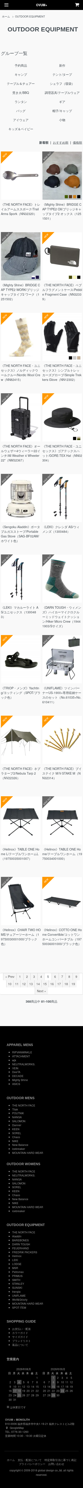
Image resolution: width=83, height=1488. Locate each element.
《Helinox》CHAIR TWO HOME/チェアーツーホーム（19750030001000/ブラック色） (21, 937)
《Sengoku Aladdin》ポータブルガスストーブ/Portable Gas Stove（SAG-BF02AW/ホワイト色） (20, 534)
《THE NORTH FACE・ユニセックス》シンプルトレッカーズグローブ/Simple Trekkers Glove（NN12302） (62, 372)
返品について (20, 1345)
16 (52, 984)
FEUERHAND (20, 1248)
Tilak (15, 1109)
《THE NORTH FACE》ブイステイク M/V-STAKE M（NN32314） (62, 773)
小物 (62, 120)
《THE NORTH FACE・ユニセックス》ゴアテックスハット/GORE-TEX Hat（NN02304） (62, 453)
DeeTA (16, 1072)
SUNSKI (17, 1287)
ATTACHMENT (21, 1056)
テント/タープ (62, 74)
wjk (14, 1060)
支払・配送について (30, 1460)
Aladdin (16, 1236)
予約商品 (21, 65)
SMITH (16, 1280)
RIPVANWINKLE (22, 1052)
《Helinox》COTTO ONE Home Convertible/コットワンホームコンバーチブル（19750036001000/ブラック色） (62, 937)
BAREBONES (20, 1240)
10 (10, 984)
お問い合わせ (56, 1464)
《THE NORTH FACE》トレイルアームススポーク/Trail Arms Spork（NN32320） (20, 209)
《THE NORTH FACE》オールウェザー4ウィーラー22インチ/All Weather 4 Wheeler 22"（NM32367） (20, 453)
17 (59, 984)
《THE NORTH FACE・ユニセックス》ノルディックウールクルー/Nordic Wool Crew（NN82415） (20, 372)
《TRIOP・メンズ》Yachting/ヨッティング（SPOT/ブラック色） (21, 692)
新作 (62, 65)
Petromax (18, 1272)
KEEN (15, 1129)
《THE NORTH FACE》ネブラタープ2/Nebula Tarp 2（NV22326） (20, 773)
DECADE (17, 1076)
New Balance (20, 1145)
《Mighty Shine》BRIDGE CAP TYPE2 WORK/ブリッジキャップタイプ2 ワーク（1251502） (20, 292)
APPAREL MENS (20, 1045)
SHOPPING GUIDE (21, 1321)
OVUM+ (41, 5)
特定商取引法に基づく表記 (60, 1460)
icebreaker (18, 1149)
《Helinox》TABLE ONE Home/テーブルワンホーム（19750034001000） (62, 854)
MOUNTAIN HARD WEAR (27, 1153)
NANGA (17, 1117)
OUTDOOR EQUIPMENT (30, 16)
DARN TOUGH (21, 1244)
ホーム (6, 16)
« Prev (9, 976)
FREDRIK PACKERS (24, 1252)
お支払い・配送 (21, 1329)
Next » (41, 991)
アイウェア (21, 120)
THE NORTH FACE (23, 1105)
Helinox (16, 1256)
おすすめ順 (60, 142)
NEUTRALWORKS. (23, 1064)
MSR (15, 1268)
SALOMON (18, 1121)
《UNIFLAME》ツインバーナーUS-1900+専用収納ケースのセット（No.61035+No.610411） (61, 695)
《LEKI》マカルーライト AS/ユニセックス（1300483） (19, 612)
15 (45, 984)
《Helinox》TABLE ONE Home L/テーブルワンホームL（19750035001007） (20, 854)
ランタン (21, 101)
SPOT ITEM (19, 1307)
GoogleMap (17, 1428)
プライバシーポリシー (32, 1464)
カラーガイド (20, 1333)
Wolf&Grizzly (19, 1299)
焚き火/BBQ (20, 92)
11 (17, 984)
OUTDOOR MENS (21, 1098)
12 (24, 984)
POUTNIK (18, 1113)
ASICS (16, 1084)
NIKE (15, 1141)
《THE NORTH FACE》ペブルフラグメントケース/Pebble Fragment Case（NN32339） (62, 292)
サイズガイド (20, 1337)
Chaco (16, 1137)
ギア (62, 101)
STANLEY (18, 1283)
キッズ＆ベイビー (20, 129)
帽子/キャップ (62, 110)
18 (66, 984)
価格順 (77, 142)
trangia (16, 1291)
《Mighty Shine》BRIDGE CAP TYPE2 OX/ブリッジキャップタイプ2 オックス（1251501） (61, 211)
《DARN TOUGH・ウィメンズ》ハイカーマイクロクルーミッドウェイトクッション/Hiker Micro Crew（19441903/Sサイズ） (61, 616)
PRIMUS (17, 1276)
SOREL (16, 1133)
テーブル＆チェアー (21, 83)
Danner (16, 1125)
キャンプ (21, 74)
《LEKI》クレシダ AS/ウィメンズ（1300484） (60, 529)
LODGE (16, 1264)
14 (38, 984)
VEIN (15, 1068)
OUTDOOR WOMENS (23, 1164)
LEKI (15, 1260)
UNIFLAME (19, 1295)
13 (31, 984)
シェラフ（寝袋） (62, 83)
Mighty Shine (20, 1080)
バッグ (20, 110)
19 (73, 984)
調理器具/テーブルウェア (62, 92)
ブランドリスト (21, 1341)
